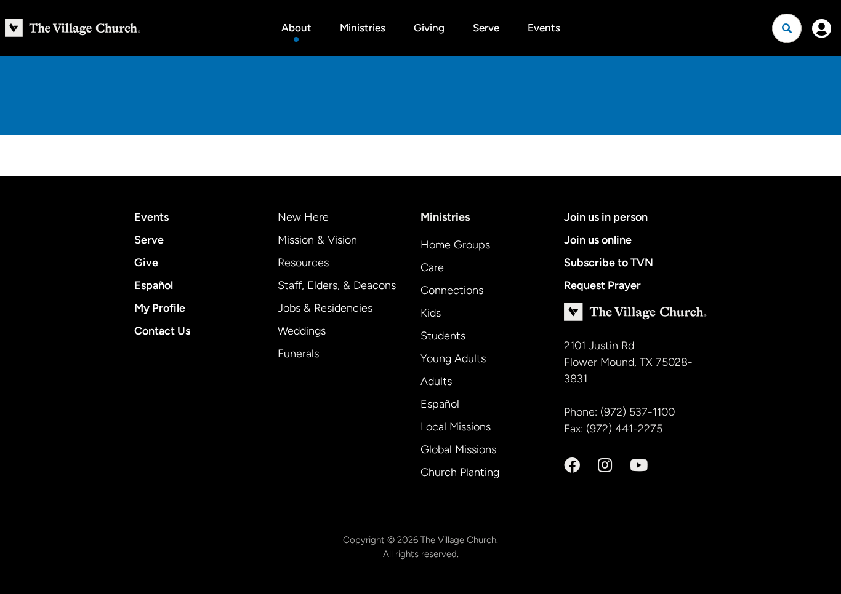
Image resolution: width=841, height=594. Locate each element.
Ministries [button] (362, 28)
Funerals (298, 353)
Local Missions (455, 427)
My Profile (159, 308)
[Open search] (787, 28)
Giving (429, 28)
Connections (451, 290)
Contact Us (162, 331)
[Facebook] (572, 465)
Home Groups (455, 244)
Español (153, 285)
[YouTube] (638, 465)
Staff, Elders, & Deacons (337, 285)
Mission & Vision (317, 240)
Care (432, 267)
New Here (303, 217)
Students (442, 336)
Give (146, 262)
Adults (436, 381)
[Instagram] (604, 465)
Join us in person (606, 217)
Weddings (302, 331)
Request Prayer (602, 285)
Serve (486, 28)
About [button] (296, 28)
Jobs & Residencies (325, 308)
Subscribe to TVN (608, 262)
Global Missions (458, 449)
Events (544, 28)
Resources (303, 262)
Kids (430, 313)
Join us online (598, 240)
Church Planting (459, 472)
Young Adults (453, 358)
